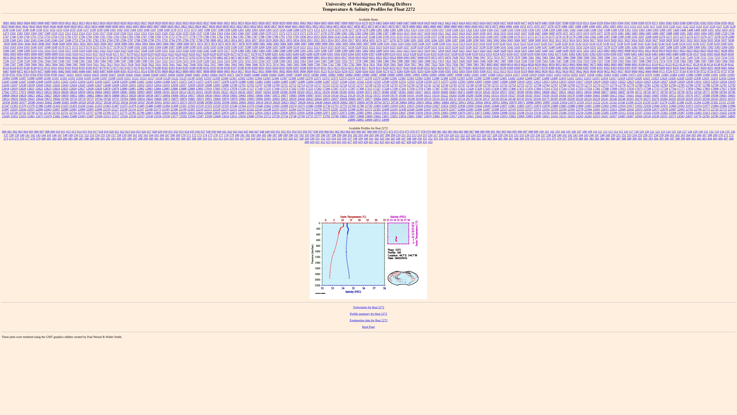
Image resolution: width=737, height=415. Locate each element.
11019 (533, 74)
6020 (669, 50)
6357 (517, 54)
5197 (241, 47)
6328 (413, 54)
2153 (406, 36)
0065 (324, 23)
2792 (165, 40)
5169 (54, 47)
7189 (137, 61)
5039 (7, 43)
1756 (68, 36)
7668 (255, 64)
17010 (208, 88)
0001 (6, 23)
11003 (475, 74)
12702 (250, 85)
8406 (648, 68)
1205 (268, 30)
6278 (254, 54)
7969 (469, 64)
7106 (628, 57)
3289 (469, 40)
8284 (476, 68)
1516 (96, 33)
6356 (510, 54)
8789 (151, 71)
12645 (81, 85)
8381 (558, 68)
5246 (538, 47)
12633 (715, 81)
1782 (220, 36)
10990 (399, 74)
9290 (407, 71)
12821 (31, 88)
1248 (289, 30)
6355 (503, 54)
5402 (365, 50)
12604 (470, 81)
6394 (606, 54)
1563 (220, 33)
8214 (344, 68)
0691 (122, 26)
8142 (731, 64)
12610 (521, 81)
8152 (47, 68)
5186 (165, 47)
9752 (703, 71)
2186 (600, 36)
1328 (503, 30)
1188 (207, 30)
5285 (655, 47)
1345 (586, 30)
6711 (96, 57)
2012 (310, 36)
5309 (27, 50)
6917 (344, 57)
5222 (372, 47)
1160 (106, 30)
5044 (27, 43)
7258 (275, 61)
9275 (393, 71)
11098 (31, 78)
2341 (20, 40)
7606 (68, 64)
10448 (146, 74)
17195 (301, 88)
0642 (25, 26)
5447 (552, 50)
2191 (634, 36)
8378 (545, 68)
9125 (324, 71)
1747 (6, 36)
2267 (641, 36)
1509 (47, 33)
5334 (186, 50)
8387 (586, 68)
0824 (198, 26)
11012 (500, 74)
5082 (269, 43)
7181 (82, 61)
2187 (607, 36)
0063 (310, 23)
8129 (696, 64)
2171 (524, 36)
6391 (586, 54)
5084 (283, 43)
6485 (669, 54)
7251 (241, 61)
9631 (552, 71)
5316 (61, 50)
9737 (676, 71)
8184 (179, 68)
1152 (52, 30)
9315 (510, 71)
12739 (419, 85)
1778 (192, 36)
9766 (47, 74)
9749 (690, 71)
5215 (330, 47)
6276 (240, 54)
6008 (628, 50)
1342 (572, 30)
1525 (158, 33)
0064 (317, 23)
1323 (476, 30)
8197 (234, 68)
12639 (31, 85)
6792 (192, 57)
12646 (90, 85)
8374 (531, 68)
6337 (448, 54)
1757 (75, 36)
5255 (593, 47)
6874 (241, 57)
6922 (379, 57)
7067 (483, 57)
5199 (255, 47)
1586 (379, 33)
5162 (6, 47)
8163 (68, 68)
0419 (427, 23)
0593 (710, 23)
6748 (123, 57)
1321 (462, 30)
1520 (123, 33)
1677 (600, 33)
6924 (393, 57)
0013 (82, 23)
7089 (579, 57)
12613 (546, 81)
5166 (34, 47)
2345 (47, 40)
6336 (441, 54)
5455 (600, 50)
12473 (191, 81)
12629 (681, 81)
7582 (683, 61)
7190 (144, 61)
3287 (455, 40)
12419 (630, 78)
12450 (48, 81)
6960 (400, 57)
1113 (626, 26)
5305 (731, 47)
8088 (628, 64)
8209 (310, 68)
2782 (96, 40)
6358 (524, 54)
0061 (296, 23)
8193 (213, 68)
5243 (517, 47)
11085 (681, 74)
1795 (296, 36)
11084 (673, 74)
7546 (552, 61)
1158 (93, 30)
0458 (510, 23)
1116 (646, 26)
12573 (436, 81)
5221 (365, 47)
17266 (326, 88)
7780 (338, 64)
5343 (199, 50)
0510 (579, 23)
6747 (116, 57)
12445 (5, 81)
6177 (123, 54)
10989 (391, 74)
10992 (416, 74)
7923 (434, 64)
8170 (103, 68)
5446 (545, 50)
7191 (151, 61)
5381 (248, 50)
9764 (33, 74)
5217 (344, 47)
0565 (614, 23)
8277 (455, 68)
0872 (364, 26)
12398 (486, 78)
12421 (646, 78)
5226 (400, 47)
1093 (613, 26)
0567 (627, 23)
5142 (647, 43)
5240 (496, 47)
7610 (89, 64)
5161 (730, 43)
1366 (662, 30)
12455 (90, 81)
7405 (420, 61)
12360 (224, 78)
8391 (600, 68)
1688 (669, 33)
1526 (165, 33)
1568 (254, 33)
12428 (680, 78)
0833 (246, 26)
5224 (386, 47)
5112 (455, 43)
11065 (615, 74)
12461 (141, 81)
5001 (482, 40)
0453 (476, 23)
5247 (545, 47)
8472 (20, 71)
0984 (502, 26)
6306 (365, 54)
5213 (317, 47)
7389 (386, 61)
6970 (427, 57)
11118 (158, 78)
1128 (726, 26)
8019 (517, 64)
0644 (39, 26)
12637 (14, 85)
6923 (386, 57)
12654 (157, 85)
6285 (303, 54)
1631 (489, 33)
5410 (386, 50)
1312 (407, 30)
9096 (303, 71)
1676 (593, 33)
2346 (54, 40)
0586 (683, 23)
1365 (655, 30)
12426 (672, 78)
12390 (452, 78)
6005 (621, 50)
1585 (372, 33)
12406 (528, 78)
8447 (697, 68)
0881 (419, 26)
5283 (641, 47)
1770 (165, 36)
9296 (434, 71)
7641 (172, 64)
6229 (213, 54)
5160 (723, 43)
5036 (717, 40)
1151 (46, 30)
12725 (351, 85)
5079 (248, 43)
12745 (453, 85)
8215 (351, 68)
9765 (40, 74)
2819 (268, 40)
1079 (557, 26)
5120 (502, 43)
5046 (41, 43)
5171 (68, 47)
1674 (586, 33)
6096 (34, 54)
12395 (469, 78)
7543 (545, 61)
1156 (79, 30)
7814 (365, 64)
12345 (199, 78)
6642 (75, 57)
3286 (448, 40)
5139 (627, 43)
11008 (491, 74)
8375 (538, 68)
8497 (103, 71)
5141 (641, 43)
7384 (379, 61)
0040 (213, 23)
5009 (538, 40)
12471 (174, 81)
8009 (503, 64)
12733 (394, 85)
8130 (703, 64)
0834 (253, 26)
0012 (75, 23)
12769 (571, 85)
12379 (376, 78)
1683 (634, 33)
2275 (697, 36)
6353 (489, 54)
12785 (681, 85)
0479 (538, 23)
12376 (351, 78)
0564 (607, 23)
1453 (724, 30)
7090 (586, 57)
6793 (199, 57)
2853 (289, 40)
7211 (158, 61)
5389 (289, 50)
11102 (63, 78)
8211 (324, 68)
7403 (413, 61)
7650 (199, 64)
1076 (537, 26)
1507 (40, 33)
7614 (116, 64)
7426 (462, 61)
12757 (529, 85)
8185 (186, 68)
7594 (724, 61)
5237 (476, 47)
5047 (48, 43)
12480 (242, 81)
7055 (462, 57)
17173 (284, 88)
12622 (622, 81)
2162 (462, 36)
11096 (14, 78)
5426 (496, 50)
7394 (393, 61)
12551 (402, 81)
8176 (137, 68)
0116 (358, 23)
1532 (172, 33)
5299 (690, 47)
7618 (130, 64)
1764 (123, 36)
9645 (586, 71)
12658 (191, 85)
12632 (706, 81)
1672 (572, 33)
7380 (365, 61)
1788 (261, 36)
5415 (420, 50)
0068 (344, 23)
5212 (310, 47)
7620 (144, 64)
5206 (268, 47)
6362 (551, 54)
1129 (732, 26)
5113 (462, 43)
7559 (614, 61)
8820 (172, 71)
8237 (400, 68)
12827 (81, 88)
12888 (183, 88)
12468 (166, 81)
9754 (710, 71)
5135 (599, 43)
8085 (614, 64)
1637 (524, 33)
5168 (47, 47)
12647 (98, 85)
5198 (248, 47)
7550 (572, 61)
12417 (613, 78)
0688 (101, 26)
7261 (289, 61)
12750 (487, 85)
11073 (632, 74)
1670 (558, 33)
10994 (425, 74)
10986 (365, 74)
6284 (296, 54)
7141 (683, 57)
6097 (41, 54)
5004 (503, 40)
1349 (614, 30)
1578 (324, 33)
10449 (154, 74)
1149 (32, 30)
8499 (117, 71)
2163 (469, 36)
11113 (143, 78)
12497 (326, 81)
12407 (537, 78)
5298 (683, 47)
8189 (199, 68)
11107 (103, 78)
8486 (82, 71)
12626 (655, 81)
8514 (144, 71)
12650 (124, 85)
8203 (268, 68)
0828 (212, 26)
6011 (641, 50)
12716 (309, 85)
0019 (116, 23)
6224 (178, 54)
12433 (714, 78)
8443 (683, 68)
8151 (40, 68)
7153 (717, 57)
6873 (234, 57)
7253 (254, 61)
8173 (116, 68)
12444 (731, 78)
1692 (690, 33)
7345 (324, 61)
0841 (295, 26)
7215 (185, 61)
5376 (220, 50)
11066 (623, 74)
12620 (605, 81)
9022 (255, 71)
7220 (206, 61)
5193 (213, 47)
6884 (282, 57)
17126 (242, 88)
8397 (634, 68)
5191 (199, 47)
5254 (586, 47)
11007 (483, 74)
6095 (27, 54)
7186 (116, 61)
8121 (662, 64)
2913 (324, 40)
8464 (731, 68)
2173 (538, 36)
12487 (293, 81)
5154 (682, 43)
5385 (268, 50)
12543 (369, 81)
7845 (393, 64)
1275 (338, 30)
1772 (172, 36)
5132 (578, 43)
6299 (316, 54)
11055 (574, 74)
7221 (213, 61)
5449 (565, 50)
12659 (200, 85)
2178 (565, 36)
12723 (335, 85)
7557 (600, 61)
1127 (719, 26)
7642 (179, 64)
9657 (621, 71)
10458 (180, 74)
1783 (227, 36)
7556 (593, 61)
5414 (413, 50)
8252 (427, 68)
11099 (39, 78)
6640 (61, 57)
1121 (679, 26)
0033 (186, 23)
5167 (40, 47)
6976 (448, 57)
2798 (199, 40)
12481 (250, 81)
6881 (262, 57)
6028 (724, 50)
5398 (338, 50)
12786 (689, 85)
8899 (213, 71)
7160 (34, 61)
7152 (710, 57)
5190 (192, 47)
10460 (188, 74)
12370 (309, 78)
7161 (40, 61)
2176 (558, 36)
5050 (69, 43)
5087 (304, 43)
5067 (172, 43)
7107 (635, 57)
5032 (690, 40)
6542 (703, 54)
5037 (724, 40)
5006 (517, 40)
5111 (449, 43)
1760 (96, 36)
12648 (107, 85)
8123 (669, 64)
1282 (386, 30)
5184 (158, 47)
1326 (490, 30)
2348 (68, 40)
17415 (453, 88)
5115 (475, 43)
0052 (234, 23)
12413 (587, 78)
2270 (662, 36)
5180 (130, 47)
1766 (137, 36)
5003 (496, 40)
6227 (199, 54)
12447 (22, 81)
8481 (54, 71)
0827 (205, 26)
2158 (441, 36)
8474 (27, 71)
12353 (208, 78)
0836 (267, 26)
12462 (149, 81)
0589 (690, 23)
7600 (34, 64)
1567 (248, 33)
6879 (255, 57)
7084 (552, 57)
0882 (426, 26)
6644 (89, 57)
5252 (579, 47)
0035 (199, 23)
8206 (289, 68)
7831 (372, 64)
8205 (282, 68)
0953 (481, 26)
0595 (724, 23)
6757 (186, 57)
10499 (298, 74)
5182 (144, 47)
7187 (123, 61)
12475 (200, 81)
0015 (96, 23)
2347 (61, 40)
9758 (731, 71)
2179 (572, 36)
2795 (179, 40)
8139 (724, 64)
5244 (524, 47)
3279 (400, 40)
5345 (206, 50)
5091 (331, 43)
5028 (662, 40)
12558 (419, 81)
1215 (275, 30)
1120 (672, 26)
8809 (165, 71)
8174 (123, 68)
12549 (385, 81)
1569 (261, 33)
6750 (137, 57)
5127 (551, 43)
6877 (248, 57)
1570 (268, 33)
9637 (572, 71)
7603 (48, 64)
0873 (371, 26)
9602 (538, 71)
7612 (103, 64)
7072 (490, 57)
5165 (27, 47)
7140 (676, 57)
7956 (455, 64)
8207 (296, 68)
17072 (225, 88)
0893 (461, 26)
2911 (310, 40)
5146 (675, 43)
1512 (68, 33)
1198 (220, 30)
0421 (441, 23)
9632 (558, 71)
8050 (552, 64)
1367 (669, 30)
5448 (558, 50)
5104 (407, 43)
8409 (662, 68)
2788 (137, 40)
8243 (406, 68)
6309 (386, 54)
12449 (39, 81)
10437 (112, 74)
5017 (593, 40)
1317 (441, 30)
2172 (531, 36)
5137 (613, 43)
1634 (510, 33)
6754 (165, 57)
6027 (717, 50)
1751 (33, 36)
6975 (441, 57)
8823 (179, 71)
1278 (358, 30)
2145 (351, 36)
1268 (296, 30)
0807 (157, 26)
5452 (586, 50)
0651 (81, 26)
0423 (455, 23)
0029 (158, 23)
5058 (117, 43)
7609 (82, 64)
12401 (503, 78)
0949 (474, 26)
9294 (427, 71)
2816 (248, 40)
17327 (377, 88)
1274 (331, 30)
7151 (703, 57)
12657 (183, 85)
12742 (436, 85)
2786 (123, 40)
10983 (340, 74)
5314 (47, 50)
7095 (600, 57)
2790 (151, 40)
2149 (379, 36)
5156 (696, 43)
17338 (394, 88)
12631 (698, 81)
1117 (652, 26)
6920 (365, 57)
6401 (634, 54)
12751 (495, 85)
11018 (524, 74)
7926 (441, 64)
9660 (634, 71)
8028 (531, 64)
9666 (648, 71)
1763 (116, 36)
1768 (151, 36)
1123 (692, 26)
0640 (11, 26)
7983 (476, 64)
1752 (40, 36)
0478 (531, 23)
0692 (129, 26)
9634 (565, 71)
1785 (241, 36)
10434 (87, 74)
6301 (330, 54)
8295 (482, 68)
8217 (365, 68)
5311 (41, 50)
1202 (248, 30)
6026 (710, 50)
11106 (95, 78)
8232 (393, 68)
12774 (596, 85)
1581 (344, 33)
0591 (696, 23)
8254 (441, 68)
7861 (420, 64)
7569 (648, 61)
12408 (545, 78)
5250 (565, 47)
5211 (303, 47)
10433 (78, 74)
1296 (400, 30)
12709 (276, 85)
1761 (102, 36)
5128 (558, 43)
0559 (600, 23)
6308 (379, 54)
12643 (65, 85)
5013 (565, 40)
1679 (614, 33)
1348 (607, 30)
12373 (334, 78)
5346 (213, 50)
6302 (337, 54)
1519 (116, 33)
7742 (331, 64)
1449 (697, 30)
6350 (475, 54)
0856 (343, 26)
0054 (248, 23)
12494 (309, 81)
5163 (13, 47)
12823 (47, 88)
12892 (199, 88)
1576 (310, 33)
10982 (332, 74)
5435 (524, 50)
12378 (368, 78)
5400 (351, 50)
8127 (689, 64)
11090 (706, 74)
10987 (374, 74)
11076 (648, 74)
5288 (669, 47)
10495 (281, 74)
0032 (179, 23)
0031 (172, 23)
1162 (120, 30)
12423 (655, 78)
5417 (434, 50)
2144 (344, 36)
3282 (420, 40)
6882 (268, 57)
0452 (469, 23)
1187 (200, 30)
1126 (712, 26)
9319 (524, 71)
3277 (386, 40)
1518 (109, 33)
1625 (469, 33)
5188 (179, 47)
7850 (407, 64)
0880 (412, 26)
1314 (420, 30)
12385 (427, 78)
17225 (309, 88)
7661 (227, 64)
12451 (56, 81)
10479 (239, 74)
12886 (174, 88)
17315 (368, 88)
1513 (75, 33)
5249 (558, 47)
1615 (406, 33)
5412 (400, 50)
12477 (217, 81)
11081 (656, 74)
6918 (351, 57)
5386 (275, 50)
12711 (284, 85)
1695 (710, 33)
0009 (54, 23)
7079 (517, 57)
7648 (192, 64)
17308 (360, 88)
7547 (558, 61)
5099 (373, 43)
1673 (579, 33)
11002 (467, 74)
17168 (275, 88)
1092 (606, 26)
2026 (330, 36)
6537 (696, 54)
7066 (476, 57)
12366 (275, 78)
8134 (710, 64)
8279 (462, 68)
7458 (489, 61)
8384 (579, 68)
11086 (689, 74)
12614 (554, 81)
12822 (39, 88)
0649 (67, 26)
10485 (247, 74)
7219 (199, 61)
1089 (585, 26)
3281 (413, 40)
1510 (54, 33)
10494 (273, 74)
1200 (234, 30)
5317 (68, 50)
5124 (530, 43)
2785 (116, 40)
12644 (73, 85)
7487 (503, 61)
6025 (703, 50)
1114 (633, 26)
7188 (130, 61)
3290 (476, 40)
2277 (710, 36)
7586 (697, 61)
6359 (530, 54)
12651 (132, 85)
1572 (282, 33)
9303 (462, 71)
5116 (482, 43)
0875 (385, 26)
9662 (641, 71)
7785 (344, 64)
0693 (136, 26)
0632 (731, 23)
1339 (552, 30)
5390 (296, 50)
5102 (394, 43)
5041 (20, 43)
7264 (310, 61)
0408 (413, 23)
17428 (470, 88)
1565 (234, 33)
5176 (103, 47)
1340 (559, 30)
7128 (655, 57)
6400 (627, 54)
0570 (648, 23)
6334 (427, 54)
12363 (250, 78)
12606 (487, 81)
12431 (706, 78)
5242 (510, 47)
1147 (19, 30)
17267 (335, 88)
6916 (338, 57)
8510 (130, 71)
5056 (103, 43)
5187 (172, 47)
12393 (461, 78)
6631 (6, 57)
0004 (27, 23)
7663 (234, 64)
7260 (282, 61)
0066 (331, 23)
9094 (289, 71)
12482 (259, 81)
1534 (178, 33)
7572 (655, 61)
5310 (34, 50)
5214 (324, 47)
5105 (414, 43)
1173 (194, 30)
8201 (262, 68)
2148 (372, 36)
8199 (248, 68)
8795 (158, 71)
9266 (379, 71)
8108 (642, 64)
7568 (641, 61)
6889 (310, 57)
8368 (510, 68)
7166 (61, 61)
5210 (296, 47)
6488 (682, 54)
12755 (520, 85)
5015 (579, 40)
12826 (73, 88)
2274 (690, 36)
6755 (172, 57)
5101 (387, 43)
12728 (368, 85)
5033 (696, 40)
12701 (242, 85)
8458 (717, 68)
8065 (572, 64)
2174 (545, 36)
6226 (192, 54)
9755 (717, 71)
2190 (628, 36)
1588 (393, 33)
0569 (641, 23)
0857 (350, 26)
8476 (34, 71)
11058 (590, 74)
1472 (731, 30)
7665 (241, 64)
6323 (406, 54)
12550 (394, 81)
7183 (96, 61)
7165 (54, 61)
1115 (639, 26)
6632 (13, 57)
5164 (20, 47)
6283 (289, 54)
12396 (478, 78)
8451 (710, 68)
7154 (724, 57)
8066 (579, 64)
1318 (448, 30)
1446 (683, 30)
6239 (220, 54)
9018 (248, 71)
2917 (351, 40)
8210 (317, 68)
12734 (402, 85)
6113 (82, 54)
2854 (296, 40)
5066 (166, 43)
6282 (282, 54)
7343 (317, 61)
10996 (441, 74)
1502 (20, 33)
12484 (276, 81)
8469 (13, 71)
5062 (138, 43)
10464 (213, 74)
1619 (434, 33)
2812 (220, 40)
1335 (524, 30)
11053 (557, 74)
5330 (158, 50)
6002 (614, 50)
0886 (433, 26)
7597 (13, 64)
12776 (613, 85)
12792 (731, 85)
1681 (621, 33)
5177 (110, 47)
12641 (48, 85)
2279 (724, 36)
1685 (648, 33)
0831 (233, 26)
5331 (165, 50)
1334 (517, 30)
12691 (217, 85)
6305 (358, 54)
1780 (206, 36)
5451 (579, 50)
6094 (20, 54)
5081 (262, 43)
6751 (144, 57)
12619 (596, 81)
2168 (503, 36)
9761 (12, 74)
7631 (158, 64)
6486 (676, 54)
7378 (358, 61)
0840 (288, 26)
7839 (386, 64)
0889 (454, 26)
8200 (255, 68)
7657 (213, 64)
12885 (166, 88)
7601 (41, 64)
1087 (571, 26)
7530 (531, 61)
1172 (187, 30)
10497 (289, 74)
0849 (302, 26)
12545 (377, 81)
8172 (110, 68)
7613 (110, 64)
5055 (96, 43)
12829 (98, 88)
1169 (167, 30)
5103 (400, 43)
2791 (158, 40)
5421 (462, 50)
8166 (89, 68)
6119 (102, 54)
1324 (483, 30)
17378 (419, 88)
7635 (165, 64)
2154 (413, 36)
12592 (453, 81)
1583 (358, 33)
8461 (724, 68)
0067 (338, 23)
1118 (659, 26)
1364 (648, 30)
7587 (704, 61)
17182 (292, 88)
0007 (48, 23)
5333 (179, 50)
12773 (588, 85)
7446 (482, 61)
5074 (214, 43)
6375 (558, 54)
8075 (593, 64)
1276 (344, 30)
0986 (509, 26)
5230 (427, 47)
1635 (517, 33)
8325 (496, 68)
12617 (579, 81)
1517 (102, 33)
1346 (593, 30)
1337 (538, 30)
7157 (13, 61)
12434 (722, 78)
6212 (137, 54)
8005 (490, 64)
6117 (96, 54)
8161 (54, 68)
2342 (27, 40)
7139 (669, 57)
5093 (345, 43)
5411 (393, 50)
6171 (116, 54)
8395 (628, 68)
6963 (407, 57)
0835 (260, 26)
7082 (538, 57)
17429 (478, 88)
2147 (365, 36)
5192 (206, 47)
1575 (303, 33)
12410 (562, 78)
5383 (255, 50)
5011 (551, 40)
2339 (6, 40)
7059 (469, 57)
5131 (571, 43)
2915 (337, 40)
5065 (159, 43)
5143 (654, 43)
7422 (448, 61)
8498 (110, 71)
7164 (47, 61)
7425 (455, 61)
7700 (317, 64)
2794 (172, 40)
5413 (406, 50)
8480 (48, 71)
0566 (620, 23)
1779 (199, 36)
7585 (690, 61)
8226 (386, 68)
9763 (26, 74)
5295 (676, 47)
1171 (180, 30)
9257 (351, 71)
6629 (724, 54)
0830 (226, 26)
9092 (282, 71)
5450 (572, 50)
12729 (377, 85)
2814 (234, 40)
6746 (110, 57)
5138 (620, 43)
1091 (599, 26)
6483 (655, 54)
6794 (206, 57)
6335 (434, 54)
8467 (6, 71)
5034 (703, 40)
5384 (262, 50)
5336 (192, 50)
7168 (75, 61)
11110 (119, 78)
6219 (151, 54)
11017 (516, 74)
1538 (206, 33)
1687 (662, 33)
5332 (172, 50)
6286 (310, 54)
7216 (192, 61)
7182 (89, 61)
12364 (258, 78)
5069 (186, 43)
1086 (564, 26)
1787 (254, 36)
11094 (6, 78)
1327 (496, 30)
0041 (220, 23)
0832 (239, 26)
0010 (61, 23)
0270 (365, 23)
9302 (455, 71)
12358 (216, 78)
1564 (227, 33)
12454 (81, 81)
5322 (103, 50)
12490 (301, 81)
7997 (483, 64)
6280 (268, 54)
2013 (317, 36)
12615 (563, 81)
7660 (220, 64)
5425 (489, 50)
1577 (317, 33)
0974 (488, 26)
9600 (531, 71)
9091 (275, 71)
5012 (558, 40)
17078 (233, 88)
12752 (503, 85)
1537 (199, 33)
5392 (310, 50)
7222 (220, 61)
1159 (99, 30)
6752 (151, 57)
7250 (234, 61)
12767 (554, 85)
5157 (703, 43)
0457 (503, 23)
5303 (717, 47)
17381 (427, 88)
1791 (282, 36)
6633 (20, 57)
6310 (392, 54)
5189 (186, 47)
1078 (550, 26)
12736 (411, 85)
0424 (462, 23)
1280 (372, 30)
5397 (331, 50)
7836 (379, 64)
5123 (523, 43)
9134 (331, 71)
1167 (153, 30)
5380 (241, 50)
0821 (177, 26)
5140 (634, 43)
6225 (185, 54)
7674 (275, 64)
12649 (115, 85)
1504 (34, 33)
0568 (634, 23)
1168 (160, 30)
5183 (151, 47)
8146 (27, 68)
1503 (27, 33)
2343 (34, 40)
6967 (414, 57)
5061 (131, 43)
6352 (482, 54)
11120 (166, 78)
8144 (13, 68)
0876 (391, 26)
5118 (489, 43)
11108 (111, 78)
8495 (96, 71)
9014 (234, 71)
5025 (641, 40)
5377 (227, 50)
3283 (427, 40)
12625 (647, 81)
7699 (310, 64)
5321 (96, 50)
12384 (419, 78)
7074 (496, 57)
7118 (648, 57)
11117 (151, 78)
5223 (379, 47)
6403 (641, 54)
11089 (698, 74)
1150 (39, 30)
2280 (731, 36)
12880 (123, 88)
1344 (579, 30)
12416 (604, 78)
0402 (379, 23)
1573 (289, 33)
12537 (335, 81)
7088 (572, 57)
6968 (420, 57)
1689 (676, 33)
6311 (399, 54)
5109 (442, 43)
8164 (75, 68)
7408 (427, 61)
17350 (411, 88)
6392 (593, 54)
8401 (641, 68)
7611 (96, 64)
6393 (600, 54)
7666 (248, 64)
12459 (124, 81)
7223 (227, 61)
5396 (324, 50)
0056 (262, 23)
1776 (178, 36)
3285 (441, 40)
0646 (53, 26)
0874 (378, 26)
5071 (193, 43)
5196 (234, 47)
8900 (220, 71)
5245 (531, 47)
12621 (613, 81)
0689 (108, 26)
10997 (450, 74)
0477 (524, 23)
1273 (324, 30)
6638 (48, 57)
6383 (579, 54)
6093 (13, 54)
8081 (600, 64)
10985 (357, 74)
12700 (233, 85)
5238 (482, 47)
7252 (248, 61)
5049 (62, 43)
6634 (27, 57)
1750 (26, 36)
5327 (137, 50)
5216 (337, 47)
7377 (351, 61)
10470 (222, 74)
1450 (704, 30)
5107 (428, 43)
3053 (358, 40)
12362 (241, 78)
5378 (234, 50)
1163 (126, 30)
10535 (306, 74)
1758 (82, 36)
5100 (380, 43)
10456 (171, 74)
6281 (275, 54)
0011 (68, 23)
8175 (130, 68)
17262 (318, 88)
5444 (531, 50)
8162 (61, 68)
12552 (411, 81)
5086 (297, 43)
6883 (275, 57)
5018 (600, 40)
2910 (303, 40)
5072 (200, 43)
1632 (496, 33)
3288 (462, 40)
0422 (448, 23)
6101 (62, 54)
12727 (360, 85)
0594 (717, 23)
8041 (545, 64)
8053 (566, 64)
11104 (79, 78)
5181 (137, 47)
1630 (482, 33)
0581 (662, 23)
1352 (635, 30)
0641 (18, 26)
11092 (722, 74)
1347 (600, 30)
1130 (5, 30)
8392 (607, 68)
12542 (360, 81)
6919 (358, 57)
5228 (413, 47)
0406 (400, 23)
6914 (324, 57)
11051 (549, 74)
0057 (268, 23)
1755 (61, 36)
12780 (639, 85)
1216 (282, 30)
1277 (351, 30)
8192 (206, 68)
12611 (529, 81)
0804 (143, 26)
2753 (75, 40)
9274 (386, 71)
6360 (537, 54)
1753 (47, 36)
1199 (227, 30)
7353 (344, 61)
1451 (711, 30)
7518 (524, 61)
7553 (586, 61)
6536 (689, 54)
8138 (717, 64)
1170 (173, 30)
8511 (137, 71)
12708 (267, 85)
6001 (607, 50)
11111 (127, 78)
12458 (115, 81)
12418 (621, 78)
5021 (620, 40)
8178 (144, 68)
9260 (358, 71)
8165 (82, 68)
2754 (82, 40)
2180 (579, 36)
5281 (628, 47)
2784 (110, 40)
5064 (152, 43)
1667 (538, 33)
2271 (669, 36)
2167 (496, 36)
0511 (586, 23)
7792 (351, 64)
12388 (444, 78)
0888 (447, 26)
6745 (103, 57)
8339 (503, 68)
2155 (420, 36)
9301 (448, 71)
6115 (89, 54)
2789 (144, 40)
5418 (441, 50)
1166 (147, 30)
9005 (227, 71)
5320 (89, 50)
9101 (317, 71)
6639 (54, 57)
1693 (697, 33)
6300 (323, 54)
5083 (276, 43)
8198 (241, 68)
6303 (344, 54)
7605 (61, 64)
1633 (503, 33)
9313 (503, 71)
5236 (469, 47)
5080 (255, 43)
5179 (123, 47)
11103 (71, 78)
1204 (262, 30)
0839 (281, 26)
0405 (393, 23)
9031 (262, 71)
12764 (546, 85)
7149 (690, 57)
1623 (455, 33)
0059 (282, 23)
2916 (344, 40)
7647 (186, 64)
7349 (330, 61)
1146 (12, 30)
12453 (73, 81)
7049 (455, 57)
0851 (309, 26)
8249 (420, 68)
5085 (290, 43)
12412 (579, 78)
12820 (22, 88)
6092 (6, 54)
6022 (683, 50)
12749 (478, 85)
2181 (586, 36)
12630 (689, 81)
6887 (296, 57)
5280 (621, 47)
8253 (434, 68)
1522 (137, 33)
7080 (524, 57)
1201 (241, 30)
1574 (296, 33)
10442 (129, 74)
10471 (230, 74)
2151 (393, 36)
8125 (676, 64)
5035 (710, 40)
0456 (496, 23)
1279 (365, 30)
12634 (723, 81)
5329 (151, 50)
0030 (165, 23)
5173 (82, 47)
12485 (284, 81)
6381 (565, 54)
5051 (76, 43)
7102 (621, 57)
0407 (406, 23)
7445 (476, 61)
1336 (531, 30)
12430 (697, 78)
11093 (731, 74)
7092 (593, 57)
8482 (61, 71)
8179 (151, 68)
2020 (324, 36)
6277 (247, 54)
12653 (149, 85)
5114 (469, 43)
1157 (86, 30)
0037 (206, 23)
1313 (414, 30)
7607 (75, 64)
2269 (655, 36)
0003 (20, 23)
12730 (385, 85)
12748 (470, 85)
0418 (420, 23)
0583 (676, 23)
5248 (552, 47)
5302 (710, 47)
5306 (6, 50)
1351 (628, 30)
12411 (570, 78)
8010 (510, 64)
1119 (665, 26)
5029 (669, 40)
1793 (289, 36)
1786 (248, 36)
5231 (434, 47)
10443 (137, 74)
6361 (544, 54)
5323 (110, 50)
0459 (517, 23)
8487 (89, 71)
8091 (635, 64)
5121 (509, 43)
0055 (255, 23)
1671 (565, 33)
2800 (213, 40)
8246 (413, 68)
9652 (607, 71)
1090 (592, 26)
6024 (696, 50)
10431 (70, 74)
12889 (191, 88)
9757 (724, 71)
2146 (358, 36)
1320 (455, 30)
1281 (379, 30)
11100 (47, 78)
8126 (682, 64)
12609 (512, 81)
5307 (13, 50)
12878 (107, 88)
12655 (166, 85)
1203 (255, 30)
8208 (303, 68)
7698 (303, 64)
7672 (268, 64)
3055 (372, 40)
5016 (586, 40)
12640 (39, 85)
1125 (706, 26)
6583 (710, 54)
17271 (343, 88)
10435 (95, 74)
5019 (607, 40)
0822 (184, 26)
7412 (434, 61)
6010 (634, 50)
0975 (495, 26)
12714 (301, 85)
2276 (704, 36)
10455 (163, 74)
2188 (614, 36)
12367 (284, 78)
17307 (351, 88)
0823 (191, 26)
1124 (699, 26)
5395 (317, 50)
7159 (27, 61)
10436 (104, 74)
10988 (382, 74)
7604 (54, 64)
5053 (90, 43)
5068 (179, 43)
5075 (221, 43)
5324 (116, 50)
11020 (541, 74)
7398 (400, 61)
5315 (54, 50)
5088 (311, 43)
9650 (600, 71)
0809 (163, 26)
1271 (310, 30)
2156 (427, 36)
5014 (572, 40)
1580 (337, 33)
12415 (596, 78)
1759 (89, 36)
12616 (571, 81)
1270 (303, 30)
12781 (647, 85)
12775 (605, 85)
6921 (372, 57)
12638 (22, 85)
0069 (351, 23)
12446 (14, 81)
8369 (517, 68)
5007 (524, 40)
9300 (441, 71)
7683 (289, 64)
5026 (648, 40)
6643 (82, 57)
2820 (275, 40)
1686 (655, 33)
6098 (48, 54)
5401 (358, 50)
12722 (326, 85)
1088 (578, 26)
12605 (478, 81)
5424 (482, 50)
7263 (303, 61)
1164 (133, 30)
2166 (489, 36)
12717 (318, 85)
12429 (689, 78)
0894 (467, 26)
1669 (552, 33)
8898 (206, 71)
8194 (220, 68)
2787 (130, 40)
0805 (150, 26)
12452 (65, 81)
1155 (73, 30)
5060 (124, 43)
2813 (227, 40)
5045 (34, 43)
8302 (489, 68)
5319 (82, 50)
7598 (20, 64)
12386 (436, 78)
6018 (655, 50)
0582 (669, 23)
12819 (14, 88)
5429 (503, 50)
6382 (572, 54)
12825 (64, 88)
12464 (157, 81)
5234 (455, 47)
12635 (731, 81)
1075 (530, 26)
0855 (336, 26)
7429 (469, 61)
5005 (510, 40)
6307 (372, 54)
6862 (220, 57)
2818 (262, 40)
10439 (121, 74)
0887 (440, 26)
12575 (445, 81)
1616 (413, 33)
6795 (213, 57)
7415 (441, 61)
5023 (627, 40)
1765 (130, 36)
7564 (628, 61)
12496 (318, 81)
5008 (531, 40)
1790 (275, 36)
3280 (406, 40)
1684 (641, 33)
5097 (366, 43)
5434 (517, 50)
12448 (31, 81)
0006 (41, 23)
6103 (75, 54)
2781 (89, 40)
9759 (5, 74)
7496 (510, 61)
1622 (448, 33)
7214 (178, 61)
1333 (510, 30)
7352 (337, 61)
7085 (559, 57)
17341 (402, 88)
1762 (109, 36)
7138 (662, 57)
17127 (250, 88)
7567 (634, 61)
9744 (683, 71)
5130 (565, 43)
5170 (61, 47)
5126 (544, 43)
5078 (242, 43)
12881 (132, 88)
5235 (462, 47)
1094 (619, 26)
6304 (351, 54)
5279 (614, 47)
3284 (434, 40)
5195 (227, 47)
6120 (109, 54)
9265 (372, 71)
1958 (303, 36)
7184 (103, 61)
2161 (455, 36)
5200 (262, 47)
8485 (75, 71)
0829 (219, 26)
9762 (19, 74)
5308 (20, 50)
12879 (115, 88)
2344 (40, 40)
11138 (191, 78)
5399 (344, 50)
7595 (731, 61)
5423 (476, 50)
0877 (398, 26)
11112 (135, 78)
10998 (458, 74)
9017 (241, 71)
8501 (124, 71)
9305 (476, 71)
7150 (696, 57)
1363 (642, 30)
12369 (300, 78)
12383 (410, 78)
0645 (46, 26)
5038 (731, 40)
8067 (586, 64)
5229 (420, 47)
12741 (427, 85)
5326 (130, 50)
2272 (676, 36)
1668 (545, 33)
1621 (441, 33)
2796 (186, 40)
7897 (427, 64)
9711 (662, 71)
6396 (613, 54)
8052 (559, 64)
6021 (676, 50)
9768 (54, 74)
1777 (185, 36)
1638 (531, 33)
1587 (386, 33)
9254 (338, 71)
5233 (448, 47)
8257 (448, 68)
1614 (400, 33)
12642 (56, 85)
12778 (622, 85)
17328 (385, 88)
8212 (330, 68)
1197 (214, 30)
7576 (669, 61)
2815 (241, 40)
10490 (264, 74)
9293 (420, 71)
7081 (531, 57)
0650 (74, 26)
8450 (704, 68)
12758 (537, 85)
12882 (140, 88)
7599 (27, 64)
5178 (116, 47)
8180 (158, 68)
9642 (579, 71)
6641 (68, 57)
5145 (668, 43)
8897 (199, 71)
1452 (718, 30)
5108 (435, 43)
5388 (282, 50)
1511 (61, 33)
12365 (267, 78)
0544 (593, 23)
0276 (372, 23)
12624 (639, 81)
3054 (365, 40)
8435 (676, 68)
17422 (461, 88)
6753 (158, 57)
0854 (329, 26)
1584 (365, 33)
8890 (186, 71)
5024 (634, 40)
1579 (330, 33)
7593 (717, 61)
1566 (241, 33)
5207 (275, 47)
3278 (393, 40)
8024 (524, 64)
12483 (267, 81)
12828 (90, 88)
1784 (234, 36)
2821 (282, 40)
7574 (662, 61)
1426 (676, 30)
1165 (140, 30)
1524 (151, 33)
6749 (130, 57)
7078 (510, 57)
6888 (303, 57)
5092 (338, 43)
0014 (89, 23)
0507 (558, 23)
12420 (638, 78)
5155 (689, 43)
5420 (455, 50)
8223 (379, 68)
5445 (538, 50)
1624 (462, 33)
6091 (731, 50)
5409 (379, 50)
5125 (537, 43)
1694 (704, 33)
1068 (516, 26)
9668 (655, 71)
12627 (664, 81)
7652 (206, 64)
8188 (192, 68)
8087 (621, 64)
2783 (103, 40)
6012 (648, 50)
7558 (607, 61)
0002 (13, 23)
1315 (427, 30)
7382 (372, 61)
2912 (317, 40)
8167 (96, 68)
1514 (82, 33)
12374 (343, 78)
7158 (20, 61)
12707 (259, 85)
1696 (717, 33)
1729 (724, 33)
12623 (630, 81)
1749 (20, 36)
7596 (6, 64)
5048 (55, 43)
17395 (444, 88)
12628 (672, 81)
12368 (292, 78)
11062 (599, 74)
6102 (68, 54)
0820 (170, 26)
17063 (216, 88)
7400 (406, 61)
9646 (593, 71)
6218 (144, 54)
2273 (683, 36)
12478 (225, 81)
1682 (628, 33)
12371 (317, 78)
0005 (34, 23)
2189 (621, 36)
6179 (130, 54)
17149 (259, 88)
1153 (59, 30)
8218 (372, 68)
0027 (144, 23)
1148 (26, 30)
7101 (614, 57)
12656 (174, 85)
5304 (724, 47)
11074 (640, 74)
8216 (358, 68)
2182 (593, 36)
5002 (489, 40)
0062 (303, 23)
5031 (683, 40)
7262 (296, 61)
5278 (607, 47)
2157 (434, 36)
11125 (183, 78)
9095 (296, 71)
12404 (520, 78)
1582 (351, 33)
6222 (164, 54)
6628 (717, 54)
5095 (359, 43)
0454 (482, 23)
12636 (5, 85)
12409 (554, 78)
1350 (621, 30)
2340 (13, 40)
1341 (566, 30)
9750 (696, 71)
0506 (552, 23)
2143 (337, 36)
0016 (103, 23)
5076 (228, 43)
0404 (386, 23)
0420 (434, 23)
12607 (495, 81)
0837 (274, 26)
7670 (262, 64)
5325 (123, 50)
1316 (434, 30)
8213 (337, 68)
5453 (593, 50)
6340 (468, 54)
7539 (538, 61)
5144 (661, 43)
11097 (22, 78)
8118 (655, 64)
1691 (683, 33)
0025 (137, 23)
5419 (448, 50)
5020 (614, 40)
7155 (731, 57)
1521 (130, 33)
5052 (83, 43)
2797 (192, 40)
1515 (89, 33)
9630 (545, 71)
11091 (714, 74)
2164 (476, 36)
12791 (723, 85)
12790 (715, 85)
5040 (14, 43)
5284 (648, 47)
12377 (360, 78)
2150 (386, 36)
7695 (296, 64)
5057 (110, 43)
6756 (179, 57)
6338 (454, 54)
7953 (448, 64)
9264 (365, 71)
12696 (225, 85)
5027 (655, 40)
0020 (123, 23)
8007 (496, 64)
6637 (41, 57)
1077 (543, 26)
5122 (516, 43)
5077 (235, 43)
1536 (192, 33)
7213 (172, 61)
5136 (606, 43)
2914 (330, 40)
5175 (96, 47)
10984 (349, 74)
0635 (5, 26)
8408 (655, 68)
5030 (676, 40)
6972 (434, 57)
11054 (566, 74)
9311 (489, 71)
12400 (495, 78)
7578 (676, 61)
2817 (255, 40)
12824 (56, 88)
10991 (408, 74)
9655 (614, 71)
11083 (665, 74)
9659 (628, 71)
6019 (662, 50)
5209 (289, 47)
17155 (267, 88)
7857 (414, 64)
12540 (343, 81)
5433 (510, 50)
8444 (690, 68)
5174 (89, 47)
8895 (192, 71)
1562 (213, 33)
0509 (572, 23)
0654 (94, 26)
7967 (462, 64)
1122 (685, 26)
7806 (358, 64)
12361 (233, 78)
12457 (107, 81)
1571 (275, 33)
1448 (690, 30)
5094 (352, 43)
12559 (428, 81)
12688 (208, 85)
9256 (344, 71)
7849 (400, 64)
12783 (664, 85)
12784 (672, 85)
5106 (421, 43)
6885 (289, 57)
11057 (582, 74)
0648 (60, 26)
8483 (68, 71)
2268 (648, 36)
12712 (292, 85)
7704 (324, 64)
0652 (87, 26)
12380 (385, 78)
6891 (317, 57)
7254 (261, 61)
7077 (503, 57)
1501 (13, 33)
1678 (607, 33)
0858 (357, 26)
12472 (183, 81)
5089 (318, 43)
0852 (315, 26)
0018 (110, 23)
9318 (517, 71)
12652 (141, 85)
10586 (315, 74)
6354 (496, 54)
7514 (517, 61)
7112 (641, 57)
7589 (710, 61)
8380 (552, 68)
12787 (698, 85)
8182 (165, 68)
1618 (427, 33)
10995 (433, 74)
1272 (317, 30)
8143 (6, 68)
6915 (331, 57)
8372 (524, 68)
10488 (256, 74)
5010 (545, 40)
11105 (87, 78)
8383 (572, 68)
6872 (227, 57)
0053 (241, 23)
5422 (469, 50)
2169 (510, 36)
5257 (600, 47)
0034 (192, 23)
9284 (400, 71)
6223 (171, 54)
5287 (662, 47)
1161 (113, 30)
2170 (517, 36)
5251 (572, 47)
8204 (275, 68)
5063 (145, 43)
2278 (717, 36)
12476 (208, 81)
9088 (268, 71)
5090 (324, 43)
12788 (706, 85)
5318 (75, 50)
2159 (448, 36)
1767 (144, 36)
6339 (461, 54)
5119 (496, 43)
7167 (68, 61)
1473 (6, 33)
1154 (66, 30)
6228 (206, 54)
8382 (565, 68)
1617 (420, 33)
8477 (41, 71)
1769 (158, 36)
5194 (220, 47)
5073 (207, 43)
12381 (393, 78)
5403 (372, 50)
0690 (115, 26)
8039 (538, 64)
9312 (496, 71)
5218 (351, 47)
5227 (406, 47)
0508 (565, 23)
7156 (6, 61)
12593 (461, 81)
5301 (704, 47)
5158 (710, 43)
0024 (130, 23)
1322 (469, 30)
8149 (34, 68)
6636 (34, 57)
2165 (482, 36)
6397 (620, 54)
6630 (731, 54)
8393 (614, 68)
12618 (588, 81)
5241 (503, 47)
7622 (151, 64)
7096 (607, 57)
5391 (303, 50)
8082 (607, 64)
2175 (552, 36)
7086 (566, 57)
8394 (621, 68)
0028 (151, 23)
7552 (579, 61)
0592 (703, 23)
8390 (593, 68)
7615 (123, 64)
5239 (489, 47)
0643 (32, 26)
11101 (55, 78)
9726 (669, 71)
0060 (289, 23)
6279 (261, 54)
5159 (717, 43)
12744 (444, 85)
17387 (436, 88)
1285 (393, 30)
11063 (607, 74)
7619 (137, 64)
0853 (322, 26)
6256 (227, 54)
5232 (441, 47)
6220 (158, 54)
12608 (504, 81)
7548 (565, 61)
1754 (54, 36)
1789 (268, 36)
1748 (13, 36)
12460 (132, 81)
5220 (358, 47)
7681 (282, 64)
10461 (197, 74)
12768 (563, 85)
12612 (537, 81)
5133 (585, 43)
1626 (476, 33)
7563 (621, 61)
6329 (420, 54)
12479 (233, 81)
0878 (405, 26)
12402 (512, 78)
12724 (343, 85)
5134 (592, 43)
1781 (213, 36)
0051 (227, 23)
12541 (352, 81)
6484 (662, 54)
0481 (545, 23)
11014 (508, 74)
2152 (400, 36)
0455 (489, 23)
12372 (326, 78)
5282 (634, 47)
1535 (185, 33)
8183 (172, 68)
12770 (579, 85)
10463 (205, 74)
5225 (393, 47)
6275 (234, 54)
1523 (144, 33)
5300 (697, 47)
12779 (630, 85)
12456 (98, 81)
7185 (110, 61)
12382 (402, 78)
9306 (483, 71)
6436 (648, 54)
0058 (275, 23)
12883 (149, 88)
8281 (469, 68)
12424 (663, 78)
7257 (268, 61)
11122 (174, 78)
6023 (690, 50)
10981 (323, 74)
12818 (5, 88)
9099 (310, 71)
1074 (523, 26)
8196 (227, 68)
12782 (655, 85)
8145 (20, 68)
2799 (206, 40)
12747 (461, 85)
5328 (144, 50)
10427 (61, 74)
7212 (165, 61)
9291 (414, 71)
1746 (731, 33)
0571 (655, 23)
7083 (545, 57)
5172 (75, 47)
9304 (469, 71)
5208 (282, 47)
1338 (545, 30)
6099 (55, 54)
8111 (648, 64)
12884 (157, 88)
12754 (512, 85)
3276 (379, 40)
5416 (427, 50)
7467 (496, 61)
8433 (669, 68)
